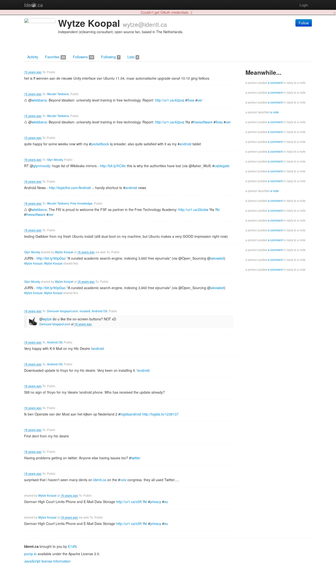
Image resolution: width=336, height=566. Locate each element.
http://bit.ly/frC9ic (113, 165)
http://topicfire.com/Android (70, 187)
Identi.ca (33, 4)
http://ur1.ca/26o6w (193, 209)
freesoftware (203, 121)
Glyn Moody (55, 159)
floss (190, 100)
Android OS (99, 311)
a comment (275, 82)
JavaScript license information (47, 561)
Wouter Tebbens (58, 94)
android (185, 143)
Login (304, 4)
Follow (304, 22)
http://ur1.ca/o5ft (129, 501)
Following (110, 56)
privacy (155, 501)
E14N (72, 546)
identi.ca (99, 479)
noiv (123, 479)
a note (274, 112)
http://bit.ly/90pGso (51, 258)
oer (199, 100)
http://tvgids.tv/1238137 (160, 414)
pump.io (30, 553)
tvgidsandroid (130, 414)
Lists (132, 56)
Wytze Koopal (64, 252)
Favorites (55, 56)
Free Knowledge (81, 203)
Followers (83, 56)
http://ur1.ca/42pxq (169, 100)
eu (166, 501)
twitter (135, 457)
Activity (32, 56)
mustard (84, 311)
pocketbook (100, 143)
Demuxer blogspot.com (62, 311)
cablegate (221, 165)
